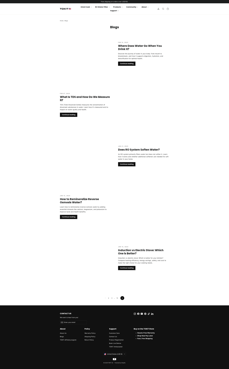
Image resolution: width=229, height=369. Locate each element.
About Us (63, 333)
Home (61, 20)
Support (113, 11)
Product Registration (116, 340)
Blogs (62, 336)
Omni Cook (85, 7)
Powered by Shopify (120, 362)
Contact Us (113, 336)
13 (117, 298)
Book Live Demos (115, 343)
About (144, 7)
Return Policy (89, 340)
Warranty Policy (90, 333)
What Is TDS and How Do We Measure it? (85, 98)
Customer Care (114, 333)
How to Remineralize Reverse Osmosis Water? (79, 200)
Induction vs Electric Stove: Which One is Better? (141, 251)
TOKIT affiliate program (68, 340)
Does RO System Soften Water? (139, 149)
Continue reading (127, 64)
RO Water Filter (101, 7)
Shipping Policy (90, 336)
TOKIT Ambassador (116, 347)
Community (131, 7)
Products (117, 7)
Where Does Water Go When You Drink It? (140, 47)
